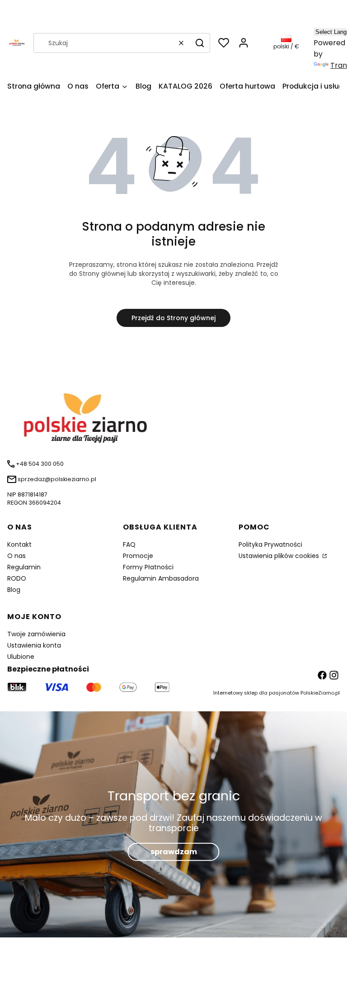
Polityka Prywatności (270, 544)
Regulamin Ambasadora (161, 578)
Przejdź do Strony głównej (173, 317)
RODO (16, 578)
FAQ (129, 544)
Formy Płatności (148, 567)
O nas (16, 555)
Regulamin (24, 567)
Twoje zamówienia (36, 634)
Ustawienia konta (34, 645)
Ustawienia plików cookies (280, 555)
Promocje (138, 555)
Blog (13, 589)
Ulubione (20, 656)
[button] (200, 43)
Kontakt (19, 544)
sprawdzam (173, 851)
